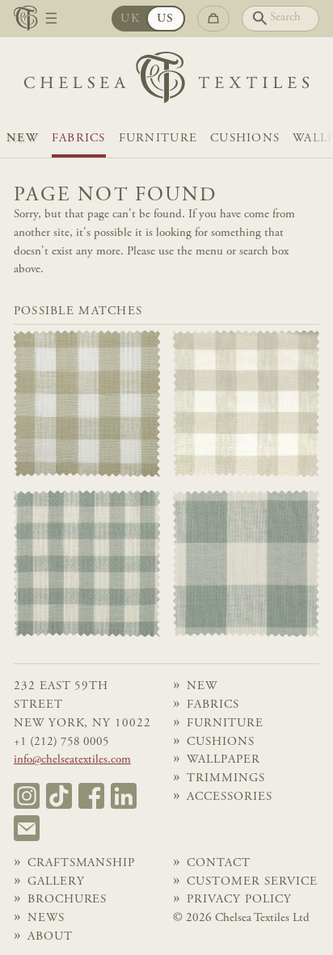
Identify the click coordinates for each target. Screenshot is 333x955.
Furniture (158, 139)
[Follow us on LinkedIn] (124, 796)
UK (130, 19)
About (50, 937)
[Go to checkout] (213, 19)
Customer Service (252, 882)
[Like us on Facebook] (91, 796)
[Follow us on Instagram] (27, 796)
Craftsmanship (81, 863)
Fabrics (79, 139)
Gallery (56, 882)
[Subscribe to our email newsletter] (27, 828)
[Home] (166, 82)
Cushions (245, 139)
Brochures (67, 900)
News (46, 918)
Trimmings (226, 778)
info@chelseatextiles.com (72, 760)
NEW (22, 139)
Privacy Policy (239, 900)
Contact (219, 863)
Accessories (229, 797)
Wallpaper (223, 760)
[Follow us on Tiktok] (59, 796)
